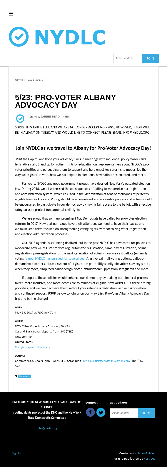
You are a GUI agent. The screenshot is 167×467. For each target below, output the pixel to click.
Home (19, 80)
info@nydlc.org (47, 428)
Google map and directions (32, 347)
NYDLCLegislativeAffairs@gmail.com (106, 361)
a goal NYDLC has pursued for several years (56, 259)
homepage (24, 376)
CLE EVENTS (35, 80)
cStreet (150, 458)
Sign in (16, 453)
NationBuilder (146, 453)
